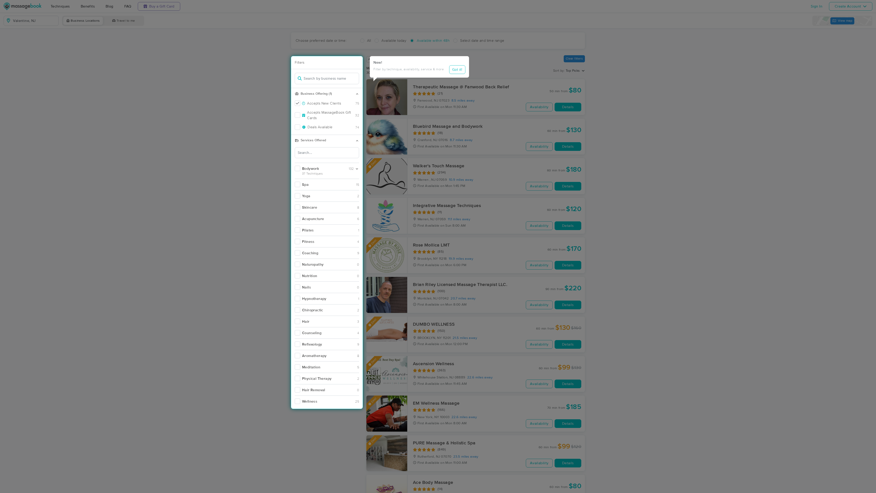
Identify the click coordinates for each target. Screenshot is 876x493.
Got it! (457, 69)
